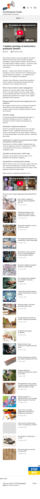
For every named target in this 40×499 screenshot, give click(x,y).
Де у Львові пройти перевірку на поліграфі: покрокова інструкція (27, 279)
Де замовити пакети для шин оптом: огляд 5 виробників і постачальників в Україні (27, 253)
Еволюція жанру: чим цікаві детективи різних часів (26, 305)
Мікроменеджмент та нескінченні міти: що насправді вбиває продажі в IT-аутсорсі (27, 398)
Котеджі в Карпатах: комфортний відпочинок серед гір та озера (27, 372)
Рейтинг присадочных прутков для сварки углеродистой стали (27, 358)
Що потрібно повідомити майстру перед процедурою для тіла (26, 200)
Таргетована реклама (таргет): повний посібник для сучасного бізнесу (27, 293)
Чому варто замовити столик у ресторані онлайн (27, 226)
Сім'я (6, 51)
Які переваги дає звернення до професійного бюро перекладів (27, 239)
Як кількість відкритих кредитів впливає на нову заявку (27, 265)
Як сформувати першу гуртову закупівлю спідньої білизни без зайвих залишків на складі (27, 385)
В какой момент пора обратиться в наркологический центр (27, 345)
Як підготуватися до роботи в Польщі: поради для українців (27, 318)
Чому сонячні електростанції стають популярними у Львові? (27, 423)
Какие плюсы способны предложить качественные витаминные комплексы (26, 411)
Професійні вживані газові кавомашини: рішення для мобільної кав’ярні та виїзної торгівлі (26, 215)
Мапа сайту (3, 478)
